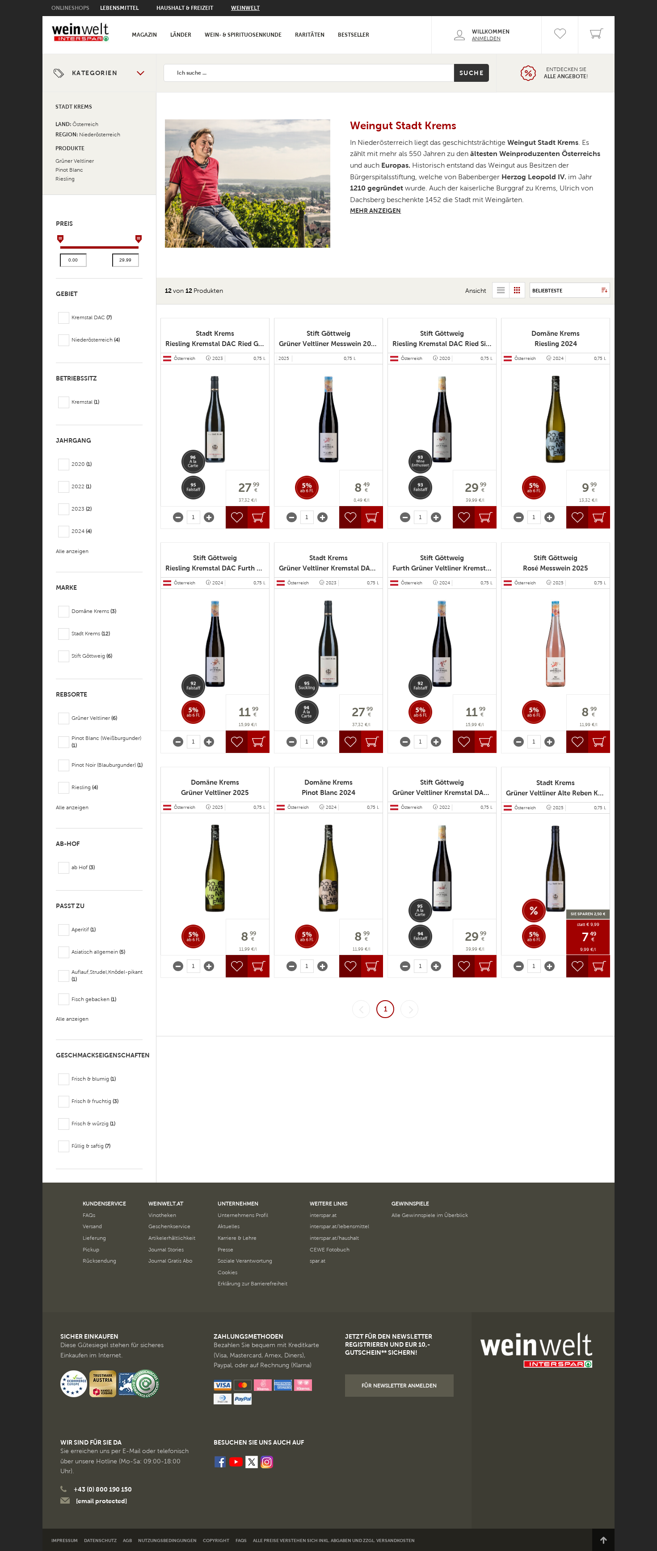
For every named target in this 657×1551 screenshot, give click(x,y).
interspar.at (323, 1215)
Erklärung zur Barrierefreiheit (252, 1284)
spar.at (317, 1261)
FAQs (89, 1215)
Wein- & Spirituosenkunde (243, 35)
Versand (92, 1226)
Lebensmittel (119, 8)
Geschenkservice (169, 1226)
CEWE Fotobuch (330, 1250)
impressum (64, 1540)
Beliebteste (547, 290)
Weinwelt (245, 8)
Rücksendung (99, 1261)
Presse (225, 1250)
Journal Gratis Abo (170, 1261)
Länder (180, 35)
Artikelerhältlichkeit (171, 1238)
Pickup (91, 1250)
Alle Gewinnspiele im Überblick (430, 1215)
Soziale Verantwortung (245, 1261)
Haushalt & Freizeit (184, 8)
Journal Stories (166, 1250)
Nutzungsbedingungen (167, 1540)
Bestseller (353, 35)
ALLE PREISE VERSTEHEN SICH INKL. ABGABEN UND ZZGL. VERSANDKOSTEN (334, 1540)
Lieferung (94, 1238)
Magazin (144, 35)
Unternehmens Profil (243, 1215)
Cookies (227, 1272)
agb (127, 1540)
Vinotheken (162, 1215)
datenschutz (100, 1540)
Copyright (216, 1540)
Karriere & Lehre (237, 1238)
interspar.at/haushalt (334, 1238)
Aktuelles (229, 1226)
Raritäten (309, 35)
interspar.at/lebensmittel (339, 1226)
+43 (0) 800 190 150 (103, 1489)
